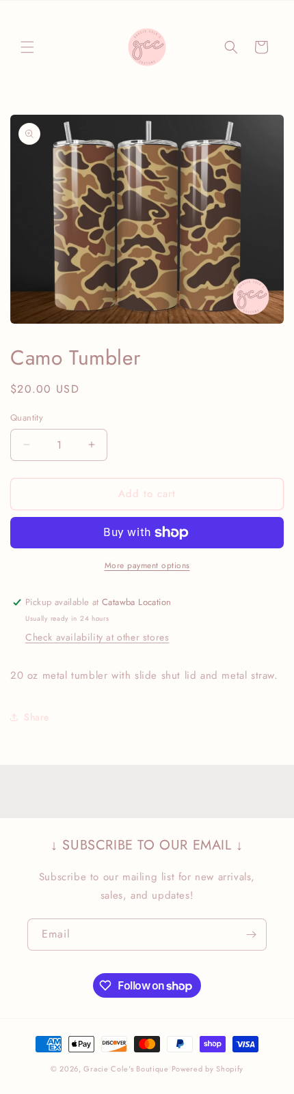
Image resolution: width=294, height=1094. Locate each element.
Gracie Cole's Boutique (125, 1068)
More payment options (147, 565)
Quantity (26, 417)
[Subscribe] (251, 934)
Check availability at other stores (97, 637)
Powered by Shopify (208, 1068)
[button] (27, 47)
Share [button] (36, 717)
